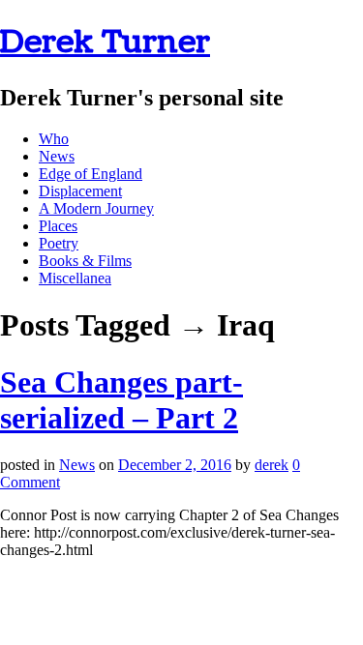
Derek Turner (105, 42)
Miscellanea (75, 278)
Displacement (80, 191)
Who (54, 139)
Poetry (58, 243)
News (57, 156)
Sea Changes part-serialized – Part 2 (121, 400)
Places (58, 226)
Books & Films (85, 260)
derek (271, 464)
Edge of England (90, 173)
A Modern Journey (96, 208)
